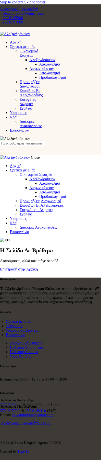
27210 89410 (35, 411)
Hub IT (23, 451)
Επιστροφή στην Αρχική (19, 269)
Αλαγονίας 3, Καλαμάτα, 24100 (25, 423)
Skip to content (11, 2)
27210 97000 (10, 411)
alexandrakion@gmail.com (32, 415)
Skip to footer (34, 2)
